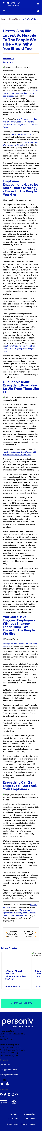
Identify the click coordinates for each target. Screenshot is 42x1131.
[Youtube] (16, 1094)
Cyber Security (12, 1118)
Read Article (12, 987)
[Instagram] (12, 1094)
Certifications (30, 1118)
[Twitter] (5, 1094)
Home (3, 19)
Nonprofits (13, 19)
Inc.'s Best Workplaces (21, 134)
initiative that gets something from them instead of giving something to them (19, 348)
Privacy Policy (29, 1114)
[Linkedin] (9, 1094)
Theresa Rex (8, 59)
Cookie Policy (12, 1114)
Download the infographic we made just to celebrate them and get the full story (19, 912)
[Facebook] (1, 1094)
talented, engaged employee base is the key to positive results (21, 93)
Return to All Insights (21, 1003)
